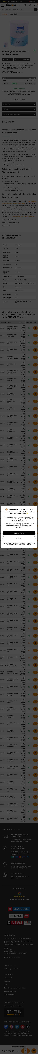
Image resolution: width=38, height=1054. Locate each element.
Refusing (19, 538)
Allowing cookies (19, 533)
